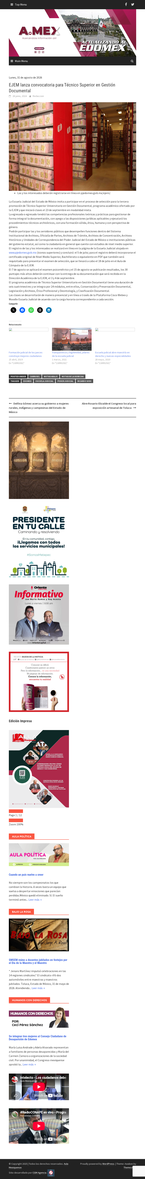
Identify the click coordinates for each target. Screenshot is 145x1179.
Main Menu (21, 61)
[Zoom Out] (12, 820)
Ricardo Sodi (84, 381)
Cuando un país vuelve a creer (26, 874)
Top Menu (21, 4)
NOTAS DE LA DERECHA (73, 376)
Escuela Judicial (44, 381)
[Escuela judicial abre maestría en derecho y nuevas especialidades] (115, 339)
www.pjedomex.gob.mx (22, 252)
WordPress (108, 1163)
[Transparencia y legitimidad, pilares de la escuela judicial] (72, 339)
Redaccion (38, 96)
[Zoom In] (19, 820)
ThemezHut (130, 1167)
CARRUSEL (35, 376)
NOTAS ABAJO (51, 376)
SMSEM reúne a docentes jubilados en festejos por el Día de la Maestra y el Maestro (38, 961)
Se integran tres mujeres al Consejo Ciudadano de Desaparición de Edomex (37, 1038)
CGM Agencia (39, 1172)
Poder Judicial (65, 381)
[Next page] (19, 811)
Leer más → (35, 899)
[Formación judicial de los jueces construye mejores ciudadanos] (28, 339)
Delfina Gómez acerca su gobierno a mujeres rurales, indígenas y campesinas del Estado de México (39, 408)
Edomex (27, 381)
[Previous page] (12, 811)
